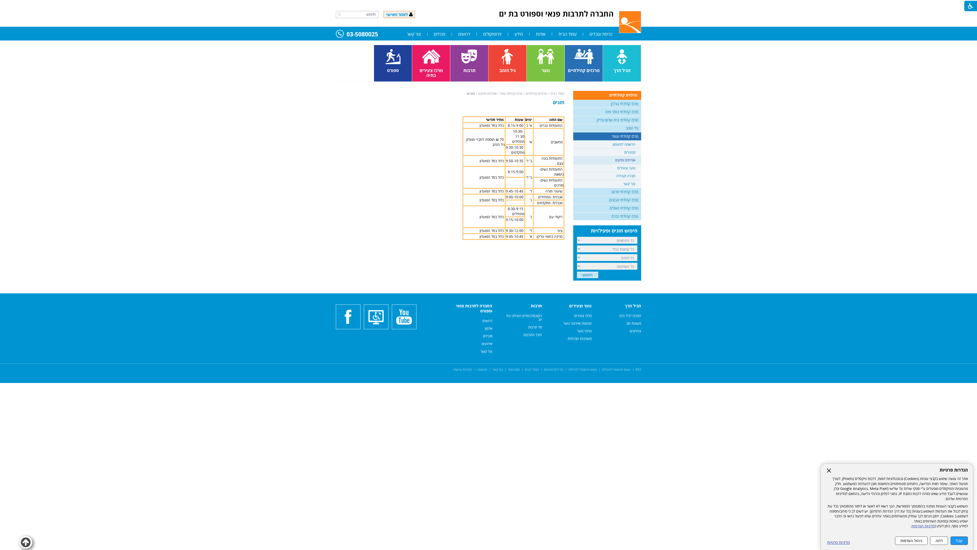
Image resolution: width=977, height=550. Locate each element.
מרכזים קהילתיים (536, 93)
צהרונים (635, 330)
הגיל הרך (633, 306)
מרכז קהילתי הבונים (623, 199)
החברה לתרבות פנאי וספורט (474, 308)
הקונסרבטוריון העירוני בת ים (524, 317)
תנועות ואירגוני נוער (577, 323)
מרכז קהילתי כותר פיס (622, 111)
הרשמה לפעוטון (624, 144)
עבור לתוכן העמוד (488, 5)
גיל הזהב (632, 128)
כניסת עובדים (601, 34)
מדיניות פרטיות (838, 542)
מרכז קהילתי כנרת (624, 216)
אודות (540, 34)
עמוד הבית (567, 34)
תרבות (536, 306)
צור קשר (414, 34)
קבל (959, 541)
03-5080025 (362, 34)
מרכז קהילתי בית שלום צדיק (617, 119)
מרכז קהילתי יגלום (625, 191)
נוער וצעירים (626, 168)
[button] (339, 14)
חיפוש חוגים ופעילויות (614, 230)
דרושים (464, 34)
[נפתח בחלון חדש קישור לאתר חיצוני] (404, 317)
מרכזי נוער (584, 330)
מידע (518, 34)
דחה (939, 541)
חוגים (558, 102)
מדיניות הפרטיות (923, 526)
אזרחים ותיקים (487, 93)
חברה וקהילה (625, 175)
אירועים (487, 343)
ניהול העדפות (911, 541)
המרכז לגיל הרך (630, 315)
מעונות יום (634, 323)
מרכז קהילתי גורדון (624, 103)
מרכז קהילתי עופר (511, 93)
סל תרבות (535, 327)
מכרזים (439, 34)
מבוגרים (629, 152)
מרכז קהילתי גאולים (624, 208)
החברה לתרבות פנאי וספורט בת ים (556, 13)
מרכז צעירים (583, 315)
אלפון (488, 328)
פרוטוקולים (492, 34)
